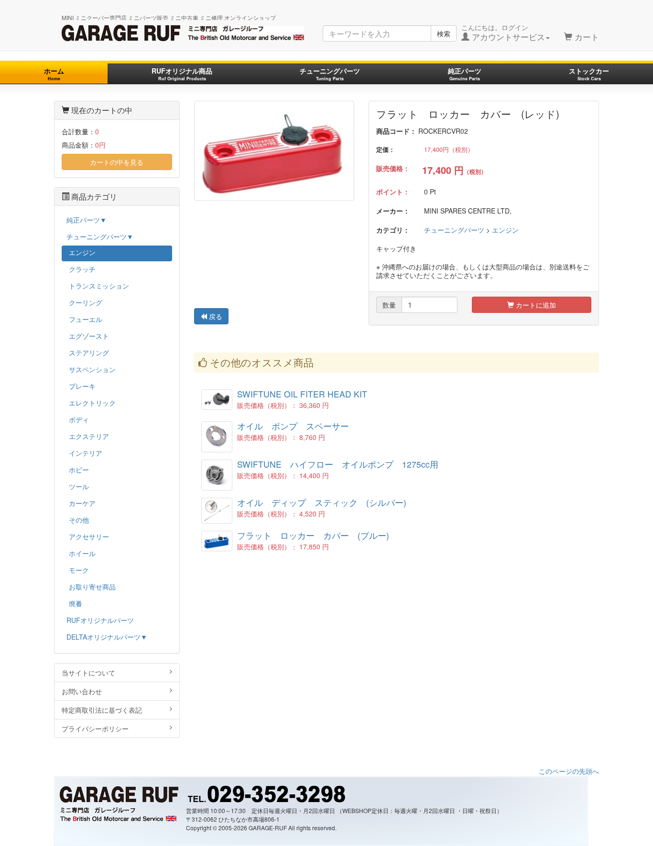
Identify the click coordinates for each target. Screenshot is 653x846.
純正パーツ (464, 74)
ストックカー (589, 74)
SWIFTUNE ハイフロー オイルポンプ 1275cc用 (337, 464)
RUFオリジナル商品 (182, 74)
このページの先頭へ (569, 771)
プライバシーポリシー (95, 728)
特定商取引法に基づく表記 (102, 710)
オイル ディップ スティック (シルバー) (321, 502)
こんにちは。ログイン (503, 32)
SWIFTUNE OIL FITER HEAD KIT (302, 394)
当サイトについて (88, 672)
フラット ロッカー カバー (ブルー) (313, 535)
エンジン (505, 230)
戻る (214, 316)
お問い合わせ (82, 691)
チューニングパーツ (330, 74)
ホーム (54, 74)
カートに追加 (535, 305)
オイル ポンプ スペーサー (293, 426)
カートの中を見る (116, 162)
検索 (443, 33)
